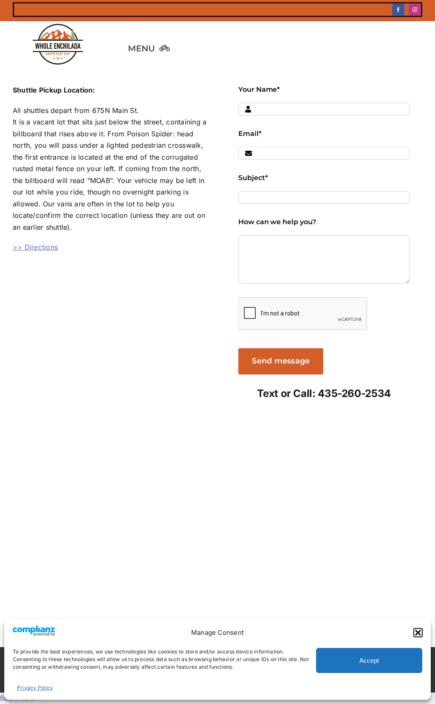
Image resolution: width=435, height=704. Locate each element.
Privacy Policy (35, 687)
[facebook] (398, 9)
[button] (418, 632)
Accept (369, 660)
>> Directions (35, 247)
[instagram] (415, 9)
